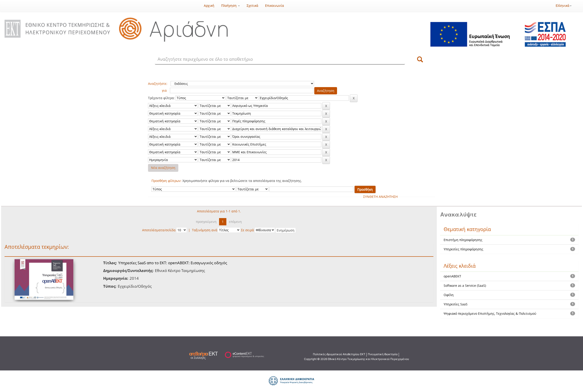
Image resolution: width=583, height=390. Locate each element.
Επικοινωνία (274, 5)
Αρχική (209, 5)
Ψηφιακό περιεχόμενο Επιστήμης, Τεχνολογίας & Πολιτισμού (490, 313)
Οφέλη (449, 295)
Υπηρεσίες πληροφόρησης (463, 249)
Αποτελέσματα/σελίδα (159, 230)
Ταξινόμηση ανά (204, 230)
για (164, 90)
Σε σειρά (247, 230)
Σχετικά (252, 5)
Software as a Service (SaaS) (465, 285)
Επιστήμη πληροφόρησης (463, 240)
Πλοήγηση (229, 5)
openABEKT (452, 276)
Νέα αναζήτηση (163, 168)
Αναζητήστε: (157, 83)
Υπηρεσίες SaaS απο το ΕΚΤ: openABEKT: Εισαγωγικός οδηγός (172, 262)
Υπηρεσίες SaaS (456, 304)
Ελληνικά (562, 5)
